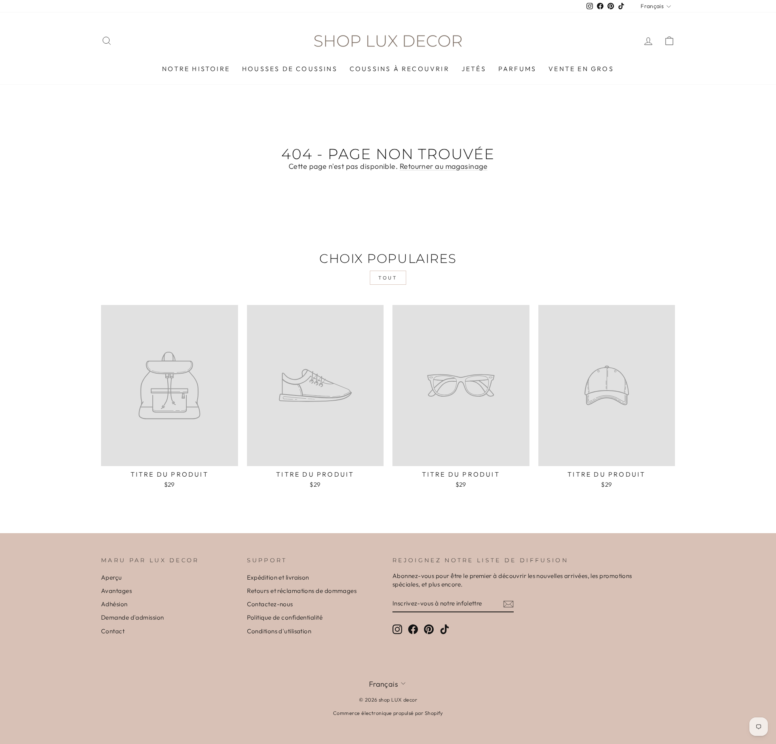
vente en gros (581, 69)
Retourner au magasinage (443, 166)
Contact (112, 631)
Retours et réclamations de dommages (302, 591)
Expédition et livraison (278, 577)
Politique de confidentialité (285, 617)
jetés (474, 69)
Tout (387, 278)
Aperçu (111, 577)
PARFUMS (517, 69)
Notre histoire (196, 69)
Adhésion (114, 604)
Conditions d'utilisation (279, 631)
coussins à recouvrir (399, 69)
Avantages (116, 591)
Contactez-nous (270, 604)
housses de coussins (289, 69)
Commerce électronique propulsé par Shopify (388, 713)
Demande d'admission (132, 617)
